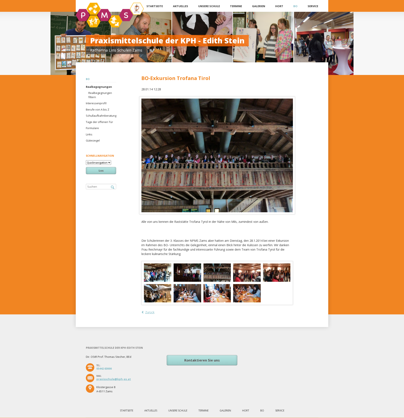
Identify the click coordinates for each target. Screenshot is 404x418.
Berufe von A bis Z (97, 109)
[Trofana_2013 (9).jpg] (217, 293)
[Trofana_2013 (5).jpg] (247, 272)
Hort (279, 6)
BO (295, 6)
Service (313, 6)
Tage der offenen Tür (99, 122)
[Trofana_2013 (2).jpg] (187, 272)
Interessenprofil (96, 103)
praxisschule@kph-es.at (113, 379)
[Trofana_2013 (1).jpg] (157, 272)
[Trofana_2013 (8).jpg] (187, 293)
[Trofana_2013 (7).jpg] (157, 293)
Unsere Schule (209, 6)
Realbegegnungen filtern (100, 95)
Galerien (258, 6)
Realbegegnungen (99, 87)
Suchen (112, 187)
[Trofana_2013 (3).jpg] (217, 272)
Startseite (154, 6)
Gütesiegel (93, 140)
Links (89, 134)
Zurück (149, 312)
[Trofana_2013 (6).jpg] (277, 272)
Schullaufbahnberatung (101, 116)
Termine (236, 6)
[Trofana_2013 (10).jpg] (247, 293)
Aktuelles (180, 6)
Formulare (92, 128)
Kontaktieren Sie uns (202, 360)
